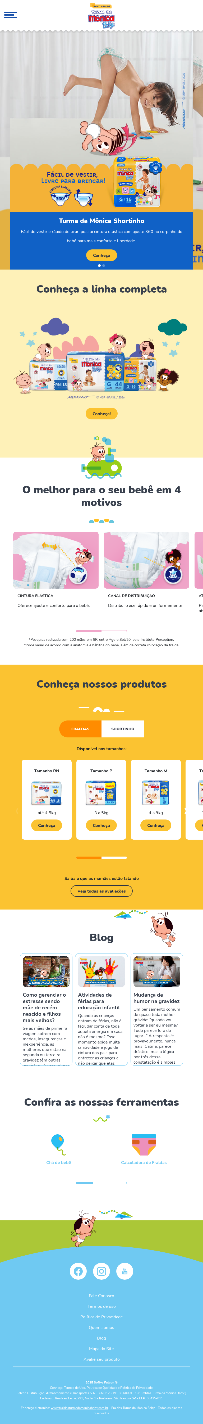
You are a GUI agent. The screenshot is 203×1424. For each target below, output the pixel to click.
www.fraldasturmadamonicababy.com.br (79, 1407)
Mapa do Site (101, 1348)
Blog (101, 1338)
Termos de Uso (74, 1387)
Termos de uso (101, 1306)
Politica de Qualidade (102, 1387)
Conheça (101, 255)
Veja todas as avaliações (101, 891)
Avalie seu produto (102, 1359)
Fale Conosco (101, 1295)
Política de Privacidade (101, 1316)
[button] (99, 265)
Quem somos (101, 1327)
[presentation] (17, 813)
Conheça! (102, 414)
